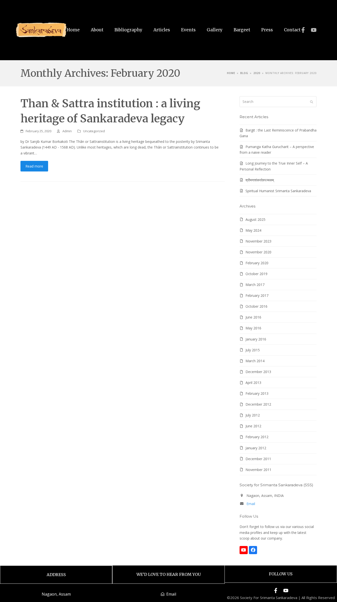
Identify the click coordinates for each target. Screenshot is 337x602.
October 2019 (256, 273)
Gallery (215, 30)
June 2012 (253, 426)
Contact (292, 30)
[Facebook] (253, 550)
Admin (67, 131)
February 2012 (256, 436)
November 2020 (258, 252)
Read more (34, 166)
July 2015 (252, 350)
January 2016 (255, 339)
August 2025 (255, 219)
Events (188, 30)
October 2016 (256, 306)
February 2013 (256, 393)
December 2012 (258, 404)
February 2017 (256, 295)
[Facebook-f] (303, 30)
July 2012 (252, 415)
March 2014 (254, 360)
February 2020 (256, 263)
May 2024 (253, 230)
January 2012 (255, 448)
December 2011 (258, 458)
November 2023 (258, 241)
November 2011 (258, 469)
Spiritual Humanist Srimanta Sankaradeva (278, 190)
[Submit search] (311, 101)
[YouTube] (244, 550)
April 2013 (253, 382)
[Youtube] (314, 30)
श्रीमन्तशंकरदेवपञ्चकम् (259, 180)
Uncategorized (94, 131)
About (97, 30)
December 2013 (258, 371)
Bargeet (242, 30)
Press (267, 30)
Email (250, 503)
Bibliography (128, 30)
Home (73, 30)
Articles (161, 30)
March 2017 (254, 284)
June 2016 (253, 317)
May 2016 (253, 328)
